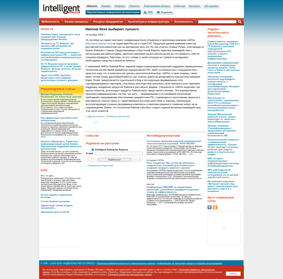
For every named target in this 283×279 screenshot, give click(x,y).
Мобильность (51, 21)
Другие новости (96, 116)
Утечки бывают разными (55, 201)
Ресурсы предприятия (108, 21)
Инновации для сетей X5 (55, 212)
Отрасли (134, 6)
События (179, 6)
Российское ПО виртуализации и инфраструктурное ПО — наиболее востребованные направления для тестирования (61, 56)
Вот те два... (48, 175)
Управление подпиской (100, 165)
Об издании (211, 6)
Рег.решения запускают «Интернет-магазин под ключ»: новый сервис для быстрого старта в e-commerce (223, 186)
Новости (92, 6)
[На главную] (61, 13)
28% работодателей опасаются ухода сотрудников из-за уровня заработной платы (223, 174)
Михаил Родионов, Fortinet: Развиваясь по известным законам (61, 95)
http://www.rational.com (98, 43)
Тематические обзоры (157, 6)
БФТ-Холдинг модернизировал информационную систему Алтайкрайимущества (223, 162)
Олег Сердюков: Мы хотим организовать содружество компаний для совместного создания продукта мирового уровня (171, 165)
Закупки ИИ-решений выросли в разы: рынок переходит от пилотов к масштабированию (222, 118)
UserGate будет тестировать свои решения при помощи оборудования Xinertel (60, 37)
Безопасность (183, 21)
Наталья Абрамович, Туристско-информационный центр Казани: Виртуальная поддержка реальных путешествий (61, 145)
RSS (150, 12)
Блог (44, 170)
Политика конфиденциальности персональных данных (126, 263)
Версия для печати (120, 116)
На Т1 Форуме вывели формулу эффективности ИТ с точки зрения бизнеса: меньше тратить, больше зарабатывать (61, 67)
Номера (106, 6)
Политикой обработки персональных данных (130, 274)
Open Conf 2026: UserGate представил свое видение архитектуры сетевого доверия (59, 77)
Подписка (166, 12)
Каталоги (194, 6)
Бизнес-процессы (76, 21)
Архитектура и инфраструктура (148, 21)
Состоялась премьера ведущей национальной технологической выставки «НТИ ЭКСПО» (174, 142)
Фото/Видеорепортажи (163, 135)
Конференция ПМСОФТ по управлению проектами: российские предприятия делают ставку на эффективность (173, 189)
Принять (233, 273)
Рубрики (120, 6)
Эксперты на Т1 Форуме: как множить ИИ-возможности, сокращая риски (57, 46)
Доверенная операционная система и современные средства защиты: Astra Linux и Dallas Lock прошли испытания (224, 68)
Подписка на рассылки (102, 143)
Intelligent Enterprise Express (111, 149)
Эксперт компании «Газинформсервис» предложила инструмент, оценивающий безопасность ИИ (222, 131)
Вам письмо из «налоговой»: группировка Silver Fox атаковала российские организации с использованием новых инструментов (223, 104)
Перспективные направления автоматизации (113, 12)
